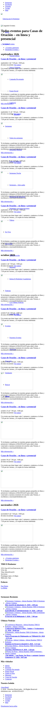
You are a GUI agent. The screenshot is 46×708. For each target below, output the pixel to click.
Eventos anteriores (12, 48)
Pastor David (9, 671)
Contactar (8, 679)
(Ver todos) (17, 65)
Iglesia (7, 666)
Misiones (8, 675)
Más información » (7, 104)
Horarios (8, 667)
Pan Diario (4, 586)
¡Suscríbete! (5, 687)
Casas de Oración (11, 677)
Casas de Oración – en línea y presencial (18, 59)
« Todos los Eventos (8, 44)
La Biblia (4, 588)
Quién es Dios (10, 673)
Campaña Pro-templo (12, 669)
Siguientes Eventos (12, 50)
